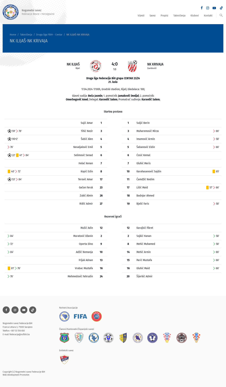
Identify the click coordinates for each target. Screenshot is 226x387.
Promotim (24, 374)
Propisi (164, 15)
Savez (153, 15)
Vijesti (141, 15)
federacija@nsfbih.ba (20, 334)
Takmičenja (179, 15)
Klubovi (195, 15)
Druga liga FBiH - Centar (49, 34)
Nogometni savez (38, 12)
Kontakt (208, 15)
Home (13, 34)
